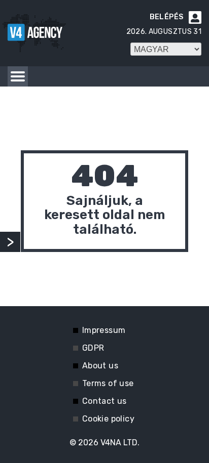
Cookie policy (108, 419)
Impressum (104, 330)
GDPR (93, 348)
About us (100, 365)
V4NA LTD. (120, 442)
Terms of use (108, 383)
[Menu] (18, 76)
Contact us (104, 401)
